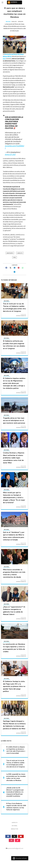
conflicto (19, 253)
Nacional (8, 21)
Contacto (14, 822)
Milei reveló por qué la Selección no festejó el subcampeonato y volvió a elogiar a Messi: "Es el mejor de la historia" (14, 497)
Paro (14, 257)
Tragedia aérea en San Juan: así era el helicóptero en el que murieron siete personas (14, 420)
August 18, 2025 (10, 154)
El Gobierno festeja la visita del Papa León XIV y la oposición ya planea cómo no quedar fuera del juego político (14, 686)
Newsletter (14, 829)
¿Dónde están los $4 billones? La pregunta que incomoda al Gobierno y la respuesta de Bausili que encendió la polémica (15, 792)
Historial (14, 825)
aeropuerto (10, 253)
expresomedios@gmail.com (15, 848)
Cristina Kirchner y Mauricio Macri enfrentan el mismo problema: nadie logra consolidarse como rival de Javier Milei (13, 458)
